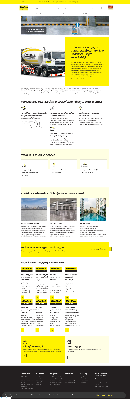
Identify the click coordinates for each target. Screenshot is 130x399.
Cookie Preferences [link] (5, 397)
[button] (123, 395)
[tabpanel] (35, 117)
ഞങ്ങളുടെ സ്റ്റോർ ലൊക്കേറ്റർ (99, 249)
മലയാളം (26, 1)
